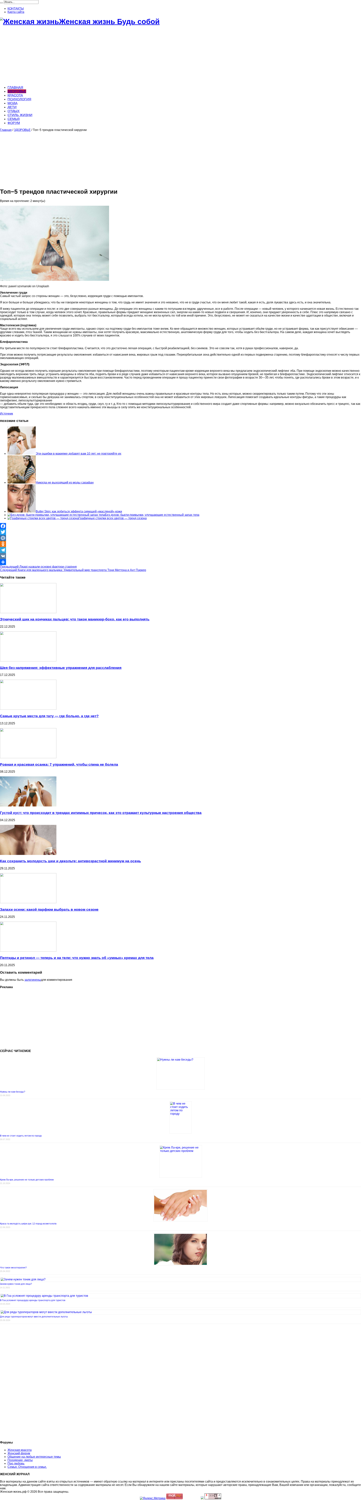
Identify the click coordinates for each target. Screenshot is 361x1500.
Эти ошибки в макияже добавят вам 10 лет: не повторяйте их (78, 453)
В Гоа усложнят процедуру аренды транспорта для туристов (32, 1300)
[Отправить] (180, 562)
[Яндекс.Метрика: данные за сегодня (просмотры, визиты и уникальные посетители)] (152, 1498)
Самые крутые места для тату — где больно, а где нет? (49, 716)
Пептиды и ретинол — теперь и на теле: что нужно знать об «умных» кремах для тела (77, 958)
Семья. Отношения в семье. (27, 1466)
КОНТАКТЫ (16, 8)
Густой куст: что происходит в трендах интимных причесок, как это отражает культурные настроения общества (101, 813)
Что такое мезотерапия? (13, 1267)
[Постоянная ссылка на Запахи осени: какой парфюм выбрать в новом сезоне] (28, 902)
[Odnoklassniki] (180, 544)
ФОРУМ (14, 123)
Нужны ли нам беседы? (12, 1091)
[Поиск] (1, 2)
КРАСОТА (15, 95)
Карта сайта (16, 12)
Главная (6, 129)
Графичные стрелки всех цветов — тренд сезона (113, 518)
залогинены (32, 979)
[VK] (180, 556)
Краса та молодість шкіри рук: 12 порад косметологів (28, 1223)
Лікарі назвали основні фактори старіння (38, 566)
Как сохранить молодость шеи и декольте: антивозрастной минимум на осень (70, 861)
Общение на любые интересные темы (34, 1456)
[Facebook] (180, 526)
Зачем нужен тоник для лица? (16, 1284)
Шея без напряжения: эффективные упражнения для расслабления (60, 668)
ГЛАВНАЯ (15, 87)
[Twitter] (180, 532)
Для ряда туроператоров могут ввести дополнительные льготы (34, 1316)
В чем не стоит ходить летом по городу (21, 1135)
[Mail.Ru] (180, 538)
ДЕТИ (12, 107)
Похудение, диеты (20, 1460)
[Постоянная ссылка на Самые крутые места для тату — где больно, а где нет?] (28, 708)
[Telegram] (180, 550)
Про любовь (16, 1463)
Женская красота (20, 1450)
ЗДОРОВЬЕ (17, 91)
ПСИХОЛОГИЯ (19, 99)
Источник (6, 413)
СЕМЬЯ (14, 119)
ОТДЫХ (14, 111)
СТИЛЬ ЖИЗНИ (20, 115)
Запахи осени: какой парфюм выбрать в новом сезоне (49, 909)
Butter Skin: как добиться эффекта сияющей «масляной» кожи (79, 511)
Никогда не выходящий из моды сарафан (65, 482)
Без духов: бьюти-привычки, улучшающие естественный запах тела (152, 514)
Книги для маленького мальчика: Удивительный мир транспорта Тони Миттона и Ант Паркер (73, 570)
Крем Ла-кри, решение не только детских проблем (27, 1179)
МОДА (12, 103)
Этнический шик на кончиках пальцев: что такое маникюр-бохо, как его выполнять (74, 619)
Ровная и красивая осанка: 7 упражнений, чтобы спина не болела (59, 764)
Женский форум (19, 1453)
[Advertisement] (113, 55)
